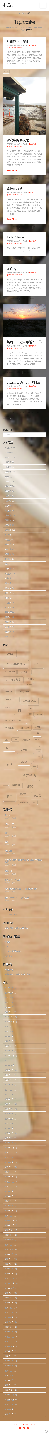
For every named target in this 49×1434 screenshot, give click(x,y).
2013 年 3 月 (9, 1322)
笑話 (6, 783)
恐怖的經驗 (15, 189)
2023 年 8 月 (9, 1007)
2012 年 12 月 (9, 1336)
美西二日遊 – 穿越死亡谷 (24, 342)
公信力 (37, 727)
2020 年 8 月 (9, 1075)
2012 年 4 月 (9, 1375)
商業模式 (8, 491)
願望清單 (8, 632)
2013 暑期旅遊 (14, 178)
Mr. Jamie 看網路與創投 (13, 951)
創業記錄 (8, 481)
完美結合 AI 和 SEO (12, 880)
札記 (8, 5)
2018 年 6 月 (9, 1123)
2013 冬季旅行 (10, 672)
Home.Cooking (10, 457)
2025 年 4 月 (9, 997)
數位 (39, 756)
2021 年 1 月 (9, 1051)
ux (30, 721)
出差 (37, 733)
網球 (30, 786)
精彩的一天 (9, 824)
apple (31, 679)
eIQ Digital (8, 447)
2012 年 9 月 (9, 1351)
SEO (30, 714)
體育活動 (8, 636)
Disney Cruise (11, 699)
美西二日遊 (27, 372)
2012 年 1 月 (9, 1385)
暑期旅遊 (24, 299)
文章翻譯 (8, 525)
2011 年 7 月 (9, 1414)
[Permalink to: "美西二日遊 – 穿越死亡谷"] (24, 320)
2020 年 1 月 (9, 1104)
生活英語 (8, 569)
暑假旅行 (24, 762)
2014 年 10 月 (9, 1230)
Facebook (8, 452)
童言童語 (29, 776)
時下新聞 (8, 535)
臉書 (10, 797)
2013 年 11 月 (9, 1283)
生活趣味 (8, 578)
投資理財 (8, 520)
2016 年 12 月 (9, 1148)
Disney (24, 692)
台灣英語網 (9, 486)
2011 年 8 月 (9, 1409)
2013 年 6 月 (9, 1307)
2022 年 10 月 (9, 1022)
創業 (6, 740)
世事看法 (8, 462)
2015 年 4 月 (9, 1215)
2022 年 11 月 (9, 1017)
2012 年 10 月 (9, 1346)
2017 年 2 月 (9, 1138)
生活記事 (33, 45)
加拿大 (15, 739)
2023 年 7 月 (9, 1012)
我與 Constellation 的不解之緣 (17, 898)
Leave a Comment (15, 47)
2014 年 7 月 (9, 1244)
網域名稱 (16, 785)
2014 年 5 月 (9, 1254)
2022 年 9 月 (9, 1026)
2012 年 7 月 (9, 1361)
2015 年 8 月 (9, 1196)
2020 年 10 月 (9, 1065)
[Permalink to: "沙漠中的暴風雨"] (24, 106)
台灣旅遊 (26, 740)
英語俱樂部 (24, 794)
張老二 (25, 749)
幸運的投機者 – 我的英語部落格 (16, 928)
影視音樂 (8, 506)
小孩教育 (8, 501)
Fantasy (8, 707)
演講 (34, 766)
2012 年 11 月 (9, 1341)
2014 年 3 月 (9, 1264)
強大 (7, 833)
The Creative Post (11, 915)
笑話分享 (8, 588)
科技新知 (8, 583)
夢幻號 (37, 739)
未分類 (7, 539)
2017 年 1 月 (9, 1143)
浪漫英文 (8, 554)
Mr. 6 (6, 946)
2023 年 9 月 (9, 1002)
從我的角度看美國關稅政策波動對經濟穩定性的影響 (23, 861)
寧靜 (7, 842)
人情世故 (8, 467)
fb (20, 710)
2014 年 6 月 (9, 1249)
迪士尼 (37, 795)
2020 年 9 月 (9, 1070)
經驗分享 (8, 593)
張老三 (9, 748)
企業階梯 (8, 472)
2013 (5, 178)
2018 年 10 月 (9, 1109)
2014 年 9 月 (9, 1235)
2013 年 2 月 (9, 1327)
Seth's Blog (8, 956)
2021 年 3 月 (9, 1046)
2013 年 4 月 (9, 1317)
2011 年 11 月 (9, 1395)
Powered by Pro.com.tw (24, 1424)
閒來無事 (8, 627)
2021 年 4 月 (9, 1041)
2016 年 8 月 (9, 1162)
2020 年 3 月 (9, 1094)
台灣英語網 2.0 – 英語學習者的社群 (18, 974)
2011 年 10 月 (9, 1399)
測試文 (7, 564)
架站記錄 (8, 544)
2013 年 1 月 (9, 1332)
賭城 (38, 412)
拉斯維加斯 (13, 412)
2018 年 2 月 (9, 1128)
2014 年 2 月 (9, 1269)
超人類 (7, 815)
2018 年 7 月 (9, 1118)
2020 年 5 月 (9, 1085)
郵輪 (34, 802)
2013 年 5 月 (9, 1312)
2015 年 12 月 (9, 1181)
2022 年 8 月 (9, 1031)
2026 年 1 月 (9, 992)
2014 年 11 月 (9, 1225)
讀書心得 (8, 617)
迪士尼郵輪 (24, 802)
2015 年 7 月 (9, 1201)
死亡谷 (6, 71)
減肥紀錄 (8, 559)
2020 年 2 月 (9, 1099)
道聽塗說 (8, 622)
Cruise (29, 685)
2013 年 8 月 (9, 1298)
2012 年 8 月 (9, 1356)
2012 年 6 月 (9, 1366)
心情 (38, 751)
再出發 (7, 477)
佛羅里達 (9, 728)
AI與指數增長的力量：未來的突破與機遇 (21, 889)
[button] (43, 5)
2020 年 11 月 (9, 1060)
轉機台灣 (8, 871)
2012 (10, 653)
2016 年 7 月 (9, 1167)
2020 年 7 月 (9, 1080)
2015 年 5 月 (9, 1211)
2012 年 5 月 (9, 1370)
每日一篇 (8, 549)
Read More (12, 170)
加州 (5, 412)
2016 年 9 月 (9, 1157)
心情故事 (8, 515)
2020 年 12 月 (9, 1056)
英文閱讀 (8, 607)
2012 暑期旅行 (15, 664)
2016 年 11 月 (9, 1152)
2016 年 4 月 (9, 1172)
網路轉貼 (8, 598)
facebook (29, 700)
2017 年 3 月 (9, 1133)
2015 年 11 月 (9, 1186)
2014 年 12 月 (9, 1220)
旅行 (9, 764)
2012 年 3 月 (9, 1380)
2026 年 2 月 (9, 988)
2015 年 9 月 (9, 1191)
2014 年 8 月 (9, 1240)
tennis (39, 714)
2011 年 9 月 (9, 1404)
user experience (14, 721)
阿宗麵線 (6, 416)
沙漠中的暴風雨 (18, 140)
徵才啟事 (8, 510)
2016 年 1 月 (9, 1177)
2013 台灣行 (24, 672)
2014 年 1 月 (9, 1274)
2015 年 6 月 (9, 1206)
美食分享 (8, 602)
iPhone (33, 708)
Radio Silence (15, 237)
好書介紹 (8, 496)
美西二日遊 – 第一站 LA (23, 382)
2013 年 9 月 (9, 1293)
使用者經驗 (24, 727)
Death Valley (26, 178)
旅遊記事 (33, 144)
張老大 (40, 746)
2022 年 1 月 (9, 1036)
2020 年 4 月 (9, 1089)
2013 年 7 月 (9, 1303)
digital (9, 691)
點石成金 (8, 851)
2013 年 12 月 (9, 1278)
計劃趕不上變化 (18, 42)
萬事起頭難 (9, 612)
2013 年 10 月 (9, 1288)
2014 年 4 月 (9, 1259)
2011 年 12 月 (9, 1390)
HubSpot (7, 941)
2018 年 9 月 (9, 1114)
